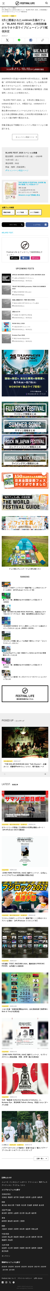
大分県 (10, 1248)
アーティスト (7, 1185)
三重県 (22, 1221)
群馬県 (35, 1205)
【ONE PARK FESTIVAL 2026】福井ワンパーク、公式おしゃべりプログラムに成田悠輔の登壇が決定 (24, 874)
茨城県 (29, 1205)
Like (25, 258)
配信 (14, 8)
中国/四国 (5, 1234)
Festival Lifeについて (9, 1278)
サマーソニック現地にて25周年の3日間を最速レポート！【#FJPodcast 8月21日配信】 (23, 828)
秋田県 (27, 1197)
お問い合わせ (38, 1278)
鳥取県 (22, 1237)
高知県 (10, 1240)
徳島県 (33, 1237)
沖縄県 (22, 1248)
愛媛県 (4, 1240)
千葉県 (17, 1205)
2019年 (5, 1270)
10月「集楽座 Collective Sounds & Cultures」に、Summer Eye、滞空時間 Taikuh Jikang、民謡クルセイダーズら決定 (25, 1102)
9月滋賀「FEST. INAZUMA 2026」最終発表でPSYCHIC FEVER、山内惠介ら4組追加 (23, 964)
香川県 (39, 1237)
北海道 (4, 1197)
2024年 (17, 1266)
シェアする (36, 225)
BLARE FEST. (8, 232)
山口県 (27, 1237)
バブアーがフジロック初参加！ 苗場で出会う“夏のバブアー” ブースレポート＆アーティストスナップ (25, 1149)
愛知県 (10, 1221)
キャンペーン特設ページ (25, 137)
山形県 (33, 1197)
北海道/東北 (6, 1194)
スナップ (12, 1145)
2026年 (4, 1266)
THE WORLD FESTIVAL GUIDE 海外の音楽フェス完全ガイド (32, 183)
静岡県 (4, 1221)
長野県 (10, 1213)
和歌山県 (34, 1229)
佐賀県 (4, 1248)
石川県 (22, 1213)
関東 (3, 1202)
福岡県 (33, 1248)
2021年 (37, 1266)
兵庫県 (16, 1229)
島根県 (16, 1237)
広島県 (4, 1237)
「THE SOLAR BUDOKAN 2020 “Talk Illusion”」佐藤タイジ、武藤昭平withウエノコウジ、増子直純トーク (24, 765)
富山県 (27, 1213)
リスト (22, 1185)
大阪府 (4, 1229)
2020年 (43, 1266)
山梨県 (16, 1213)
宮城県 (22, 1197)
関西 (3, 1226)
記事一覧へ (40, 1158)
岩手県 (16, 1197)
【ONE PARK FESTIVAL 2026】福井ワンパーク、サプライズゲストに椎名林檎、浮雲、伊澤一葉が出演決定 (24, 1055)
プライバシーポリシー (25, 1278)
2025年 (11, 1266)
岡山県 (10, 1237)
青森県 (10, 1197)
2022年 (30, 1266)
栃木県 (41, 1205)
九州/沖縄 (5, 1245)
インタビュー (8, 761)
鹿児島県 (5, 1251)
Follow (15, 258)
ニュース (10, 8)
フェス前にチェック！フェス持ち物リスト (25, 569)
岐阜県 (16, 1221)
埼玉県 (23, 1205)
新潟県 (4, 1213)
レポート (24, 824)
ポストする (13, 225)
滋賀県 (27, 1229)
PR (5, 1145)
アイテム (16, 1185)
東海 (3, 1218)
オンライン (6, 1256)
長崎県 (39, 1248)
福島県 (39, 1197)
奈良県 (22, 1229)
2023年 (24, 1266)
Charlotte (30, 1288)
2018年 (12, 1270)
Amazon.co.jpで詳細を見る (29, 195)
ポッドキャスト (14, 824)
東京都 (4, 1205)
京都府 (10, 1229)
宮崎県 (16, 1248)
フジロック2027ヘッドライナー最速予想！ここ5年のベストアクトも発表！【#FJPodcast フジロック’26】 (24, 919)
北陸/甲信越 (6, 1210)
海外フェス (43, 1182)
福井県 (33, 1213)
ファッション (33, 1182)
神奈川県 (11, 1205)
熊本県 (27, 1248)
